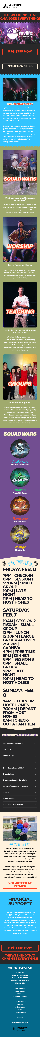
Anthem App (20, 994)
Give (20, 1010)
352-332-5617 (20, 983)
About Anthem (20, 991)
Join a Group (20, 1007)
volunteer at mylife (20, 884)
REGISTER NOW (20, 51)
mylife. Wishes (20, 66)
